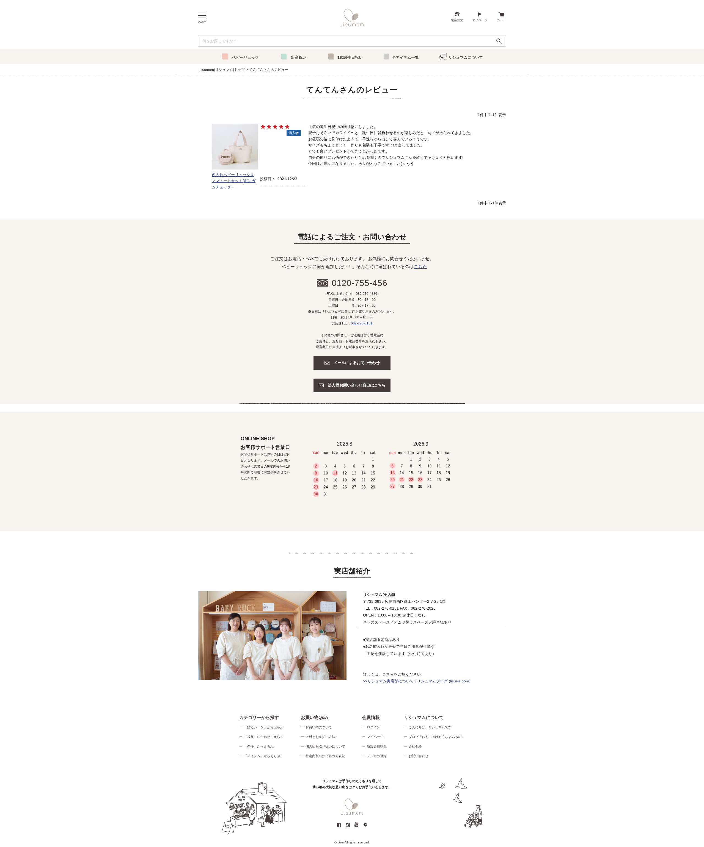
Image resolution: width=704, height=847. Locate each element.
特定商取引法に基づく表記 (325, 756)
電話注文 (457, 20)
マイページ (480, 20)
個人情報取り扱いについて (325, 746)
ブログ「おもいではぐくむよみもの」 (437, 737)
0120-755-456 (359, 283)
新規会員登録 (377, 746)
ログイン (373, 727)
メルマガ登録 (377, 756)
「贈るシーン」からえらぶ (264, 727)
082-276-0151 (361, 323)
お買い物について (319, 727)
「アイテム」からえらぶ (262, 756)
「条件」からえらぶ (259, 746)
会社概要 (415, 746)
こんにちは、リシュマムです (430, 727)
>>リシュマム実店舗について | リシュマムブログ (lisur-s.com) (417, 681)
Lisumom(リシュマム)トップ (222, 70)
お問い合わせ (418, 756)
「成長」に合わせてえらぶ (264, 737)
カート (501, 20)
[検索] (499, 41)
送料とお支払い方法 (320, 737)
